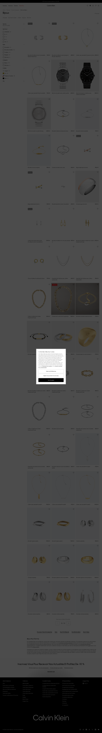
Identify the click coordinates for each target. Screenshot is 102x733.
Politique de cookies (47, 366)
